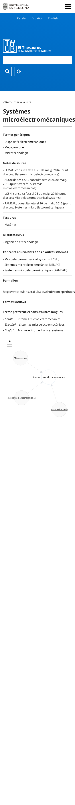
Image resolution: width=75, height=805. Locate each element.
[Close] (67, 6)
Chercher (7, 71)
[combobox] (37, 60)
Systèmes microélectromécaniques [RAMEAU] (36, 270)
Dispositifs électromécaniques (25, 142)
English (53, 18)
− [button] (10, 348)
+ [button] (10, 341)
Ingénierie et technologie (22, 242)
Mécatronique (14, 147)
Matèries (11, 225)
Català (21, 18)
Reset (19, 71)
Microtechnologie (17, 153)
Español (36, 18)
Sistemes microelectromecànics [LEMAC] (32, 265)
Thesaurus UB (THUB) (27, 46)
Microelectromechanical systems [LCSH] (32, 259)
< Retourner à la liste (17, 102)
